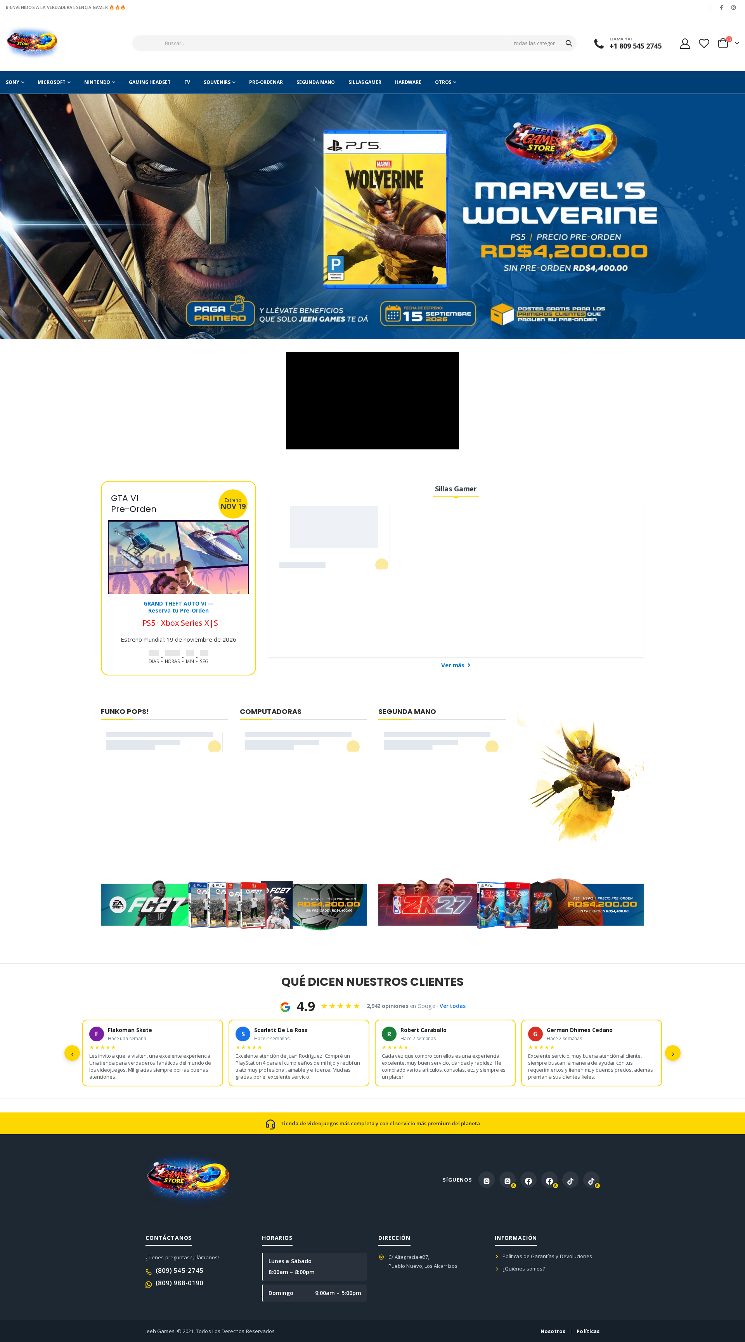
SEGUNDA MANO (315, 82)
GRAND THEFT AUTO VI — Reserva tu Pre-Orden (178, 607)
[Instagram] (734, 7)
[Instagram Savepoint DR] (507, 1179)
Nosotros (553, 1331)
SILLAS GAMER (364, 82)
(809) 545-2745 (179, 1270)
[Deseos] (704, 43)
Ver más (453, 665)
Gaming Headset (149, 82)
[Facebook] (722, 7)
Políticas (588, 1331)
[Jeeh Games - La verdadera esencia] (32, 43)
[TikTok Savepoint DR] (591, 1179)
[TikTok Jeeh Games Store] (570, 1179)
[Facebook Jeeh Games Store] (528, 1179)
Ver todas (453, 1006)
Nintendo (97, 82)
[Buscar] (569, 43)
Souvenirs (217, 82)
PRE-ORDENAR (266, 82)
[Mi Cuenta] (685, 43)
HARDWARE (408, 82)
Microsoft (52, 82)
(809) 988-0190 (179, 1282)
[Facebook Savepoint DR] (549, 1179)
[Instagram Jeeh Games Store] (486, 1179)
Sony (12, 82)
